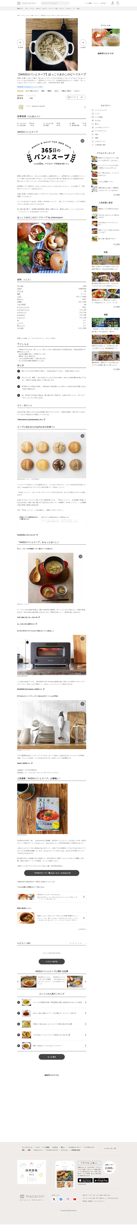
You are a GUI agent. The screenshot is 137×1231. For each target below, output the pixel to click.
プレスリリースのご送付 (89, 1198)
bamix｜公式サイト (23, 763)
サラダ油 (20, 328)
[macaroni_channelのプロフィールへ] (51, 107)
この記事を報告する (82, 929)
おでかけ (55, 1147)
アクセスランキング (52, 1150)
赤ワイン (20, 299)
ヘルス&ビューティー (74, 1147)
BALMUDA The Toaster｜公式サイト (29, 689)
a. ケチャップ (21, 312)
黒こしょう (21, 325)
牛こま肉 (20, 286)
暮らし (63, 1147)
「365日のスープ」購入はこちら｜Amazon (50, 873)
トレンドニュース (27, 1147)
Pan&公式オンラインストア (26, 535)
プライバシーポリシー (99, 1201)
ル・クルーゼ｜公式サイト (26, 624)
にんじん (61, 8)
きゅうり (44, 8)
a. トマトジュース (23, 307)
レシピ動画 (88, 3)
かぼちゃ (38, 8)
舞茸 (18, 294)
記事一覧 (85, 1195)
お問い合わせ (106, 1195)
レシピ (38, 1147)
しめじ (19, 296)
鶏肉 (78, 8)
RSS (97, 1198)
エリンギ (20, 291)
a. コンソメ (21, 317)
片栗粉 (19, 302)
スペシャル (64, 1150)
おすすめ (103, 3)
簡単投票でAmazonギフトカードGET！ (30, 87)
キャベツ (51, 8)
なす (27, 8)
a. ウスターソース (23, 310)
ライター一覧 (91, 1195)
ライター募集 (99, 1195)
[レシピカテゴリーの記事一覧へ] (20, 91)
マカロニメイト (38, 1150)
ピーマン (32, 8)
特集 (23, 1150)
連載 (29, 1150)
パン (74, 8)
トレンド (96, 3)
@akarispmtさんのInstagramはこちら (30, 419)
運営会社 (85, 1201)
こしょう (20, 323)
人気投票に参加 (75, 1150)
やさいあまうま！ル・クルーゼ (27, 617)
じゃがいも (68, 8)
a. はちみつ (21, 315)
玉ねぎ (19, 288)
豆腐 (56, 8)
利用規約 (90, 1201)
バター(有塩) (21, 304)
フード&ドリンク (89, 1147)
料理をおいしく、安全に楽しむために (108, 1198)
